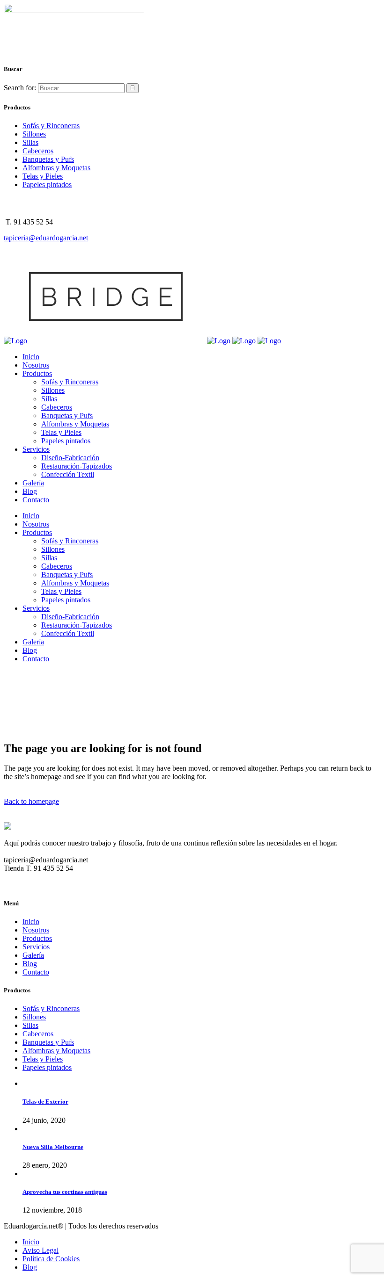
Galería (33, 955)
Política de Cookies (51, 1259)
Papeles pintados (47, 184)
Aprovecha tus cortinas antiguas (64, 1191)
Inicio (30, 921)
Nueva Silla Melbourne (52, 1146)
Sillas (30, 142)
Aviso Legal (40, 1250)
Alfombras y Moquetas (56, 168)
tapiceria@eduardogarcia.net (46, 238)
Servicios (36, 947)
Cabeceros (37, 151)
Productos (37, 938)
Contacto (35, 972)
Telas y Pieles (42, 176)
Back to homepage (31, 801)
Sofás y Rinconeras (51, 126)
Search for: (20, 88)
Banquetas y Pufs (48, 159)
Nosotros (35, 930)
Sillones (34, 134)
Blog (29, 964)
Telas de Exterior (45, 1101)
